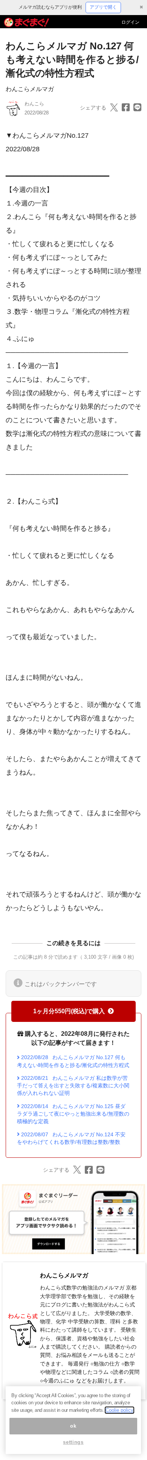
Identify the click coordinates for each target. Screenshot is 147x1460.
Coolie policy (119, 1410)
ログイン (130, 22)
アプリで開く (103, 7)
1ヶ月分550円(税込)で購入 (69, 1011)
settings (73, 1442)
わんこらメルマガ (30, 89)
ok (73, 1426)
